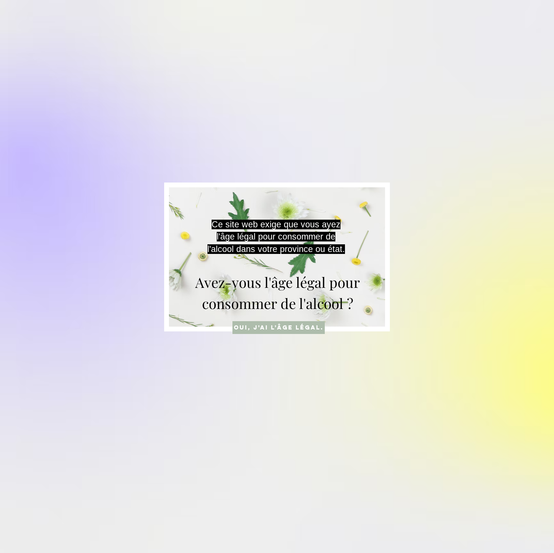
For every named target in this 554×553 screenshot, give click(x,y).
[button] (278, 327)
